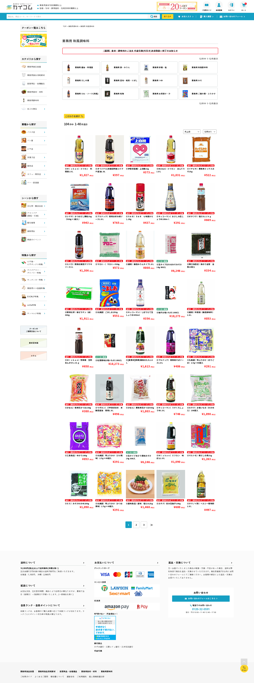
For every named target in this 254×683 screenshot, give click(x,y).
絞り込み (167, 16)
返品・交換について (179, 562)
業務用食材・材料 (89, 671)
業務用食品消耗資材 (47, 671)
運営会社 (70, 677)
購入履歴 (207, 16)
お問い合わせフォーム (233, 16)
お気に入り (186, 16)
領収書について (57, 677)
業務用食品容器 (27, 671)
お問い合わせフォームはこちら (201, 598)
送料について (28, 562)
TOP (64, 26)
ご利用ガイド (26, 677)
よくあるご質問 (41, 677)
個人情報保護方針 (97, 677)
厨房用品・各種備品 (68, 671)
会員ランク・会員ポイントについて (40, 605)
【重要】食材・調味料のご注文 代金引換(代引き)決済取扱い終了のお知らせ (140, 51)
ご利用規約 (82, 677)
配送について (28, 585)
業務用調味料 (73, 26)
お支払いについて (104, 562)
